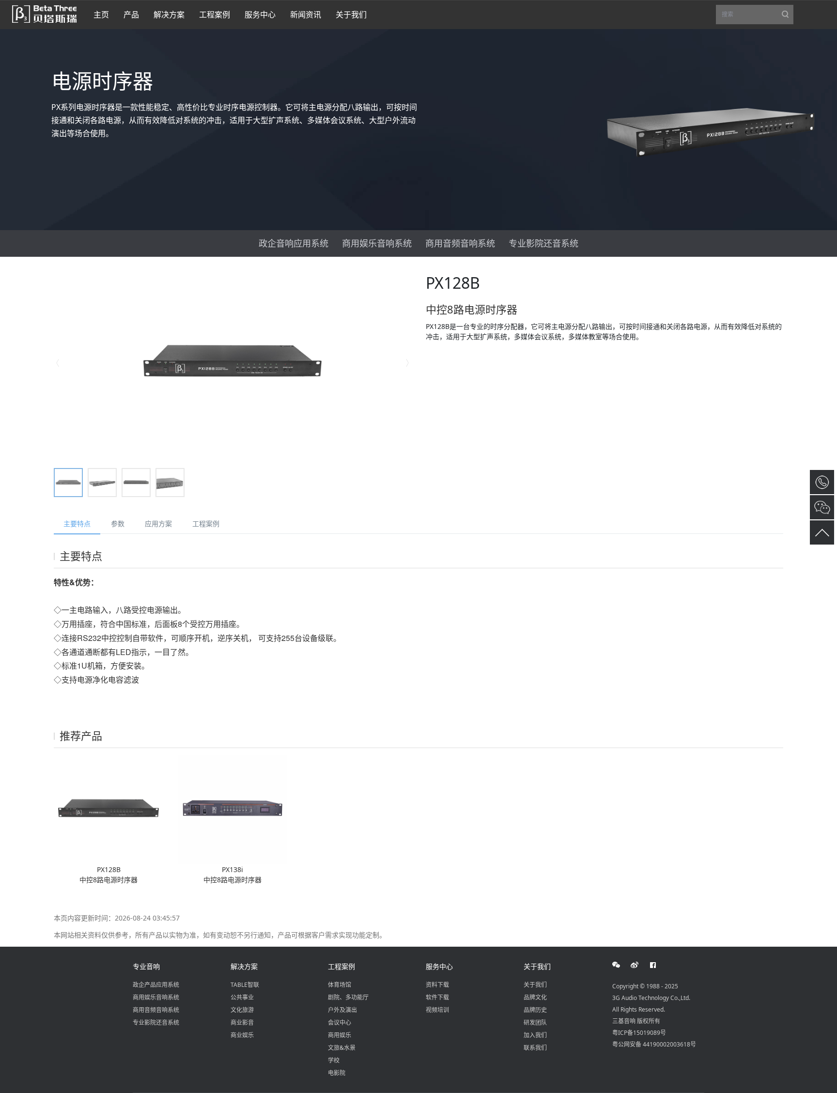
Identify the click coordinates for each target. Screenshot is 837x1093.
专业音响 (146, 966)
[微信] (621, 965)
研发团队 (535, 1022)
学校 (334, 1060)
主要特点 (77, 523)
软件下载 (437, 997)
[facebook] (658, 965)
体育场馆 (339, 985)
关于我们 (537, 966)
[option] (232, 363)
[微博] (640, 965)
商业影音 (242, 1022)
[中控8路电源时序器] (108, 809)
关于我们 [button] (351, 14)
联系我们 (535, 1048)
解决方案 (244, 966)
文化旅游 (242, 1010)
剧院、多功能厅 (348, 997)
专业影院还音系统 (543, 243)
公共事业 (242, 997)
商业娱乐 (242, 1035)
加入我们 (535, 1035)
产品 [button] (131, 14)
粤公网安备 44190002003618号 (654, 1044)
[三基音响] (44, 13)
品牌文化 (535, 997)
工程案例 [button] (214, 14)
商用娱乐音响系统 (377, 243)
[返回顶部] (822, 532)
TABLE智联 (245, 985)
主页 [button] (101, 14)
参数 (117, 523)
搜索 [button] (757, 17)
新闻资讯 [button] (305, 14)
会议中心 (339, 1022)
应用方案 (158, 523)
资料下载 (437, 985)
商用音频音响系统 (460, 243)
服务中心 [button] (260, 14)
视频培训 (437, 1010)
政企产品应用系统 (156, 985)
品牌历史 (535, 1010)
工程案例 (205, 523)
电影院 (336, 1073)
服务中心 (439, 966)
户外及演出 (342, 1010)
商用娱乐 (339, 1035)
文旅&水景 (342, 1048)
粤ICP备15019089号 (639, 1033)
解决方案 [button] (169, 14)
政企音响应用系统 (293, 243)
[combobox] (754, 14)
